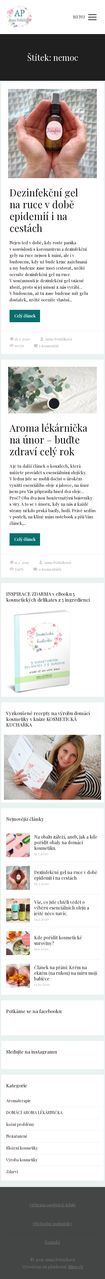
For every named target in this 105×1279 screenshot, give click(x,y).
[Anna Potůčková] (19, 17)
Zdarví (12, 1171)
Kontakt (52, 1242)
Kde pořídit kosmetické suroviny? (58, 940)
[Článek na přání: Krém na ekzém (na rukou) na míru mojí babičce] (18, 976)
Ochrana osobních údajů (53, 1205)
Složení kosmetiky (22, 1148)
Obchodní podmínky (52, 1223)
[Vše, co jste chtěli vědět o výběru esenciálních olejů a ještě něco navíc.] (18, 910)
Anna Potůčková (58, 339)
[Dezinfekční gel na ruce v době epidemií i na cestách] (18, 878)
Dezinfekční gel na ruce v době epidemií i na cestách (44, 210)
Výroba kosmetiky (22, 1159)
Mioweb (75, 1266)
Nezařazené (16, 1136)
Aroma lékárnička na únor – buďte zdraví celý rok (48, 439)
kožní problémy (20, 1124)
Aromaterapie (18, 1100)
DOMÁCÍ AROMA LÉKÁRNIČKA (34, 1112)
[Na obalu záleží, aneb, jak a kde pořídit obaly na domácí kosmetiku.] (18, 845)
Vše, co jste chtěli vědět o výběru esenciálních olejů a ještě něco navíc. (61, 907)
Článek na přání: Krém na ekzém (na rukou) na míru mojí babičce (65, 973)
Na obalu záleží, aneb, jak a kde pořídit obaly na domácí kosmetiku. (65, 842)
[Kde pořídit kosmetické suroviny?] (18, 943)
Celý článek (25, 316)
